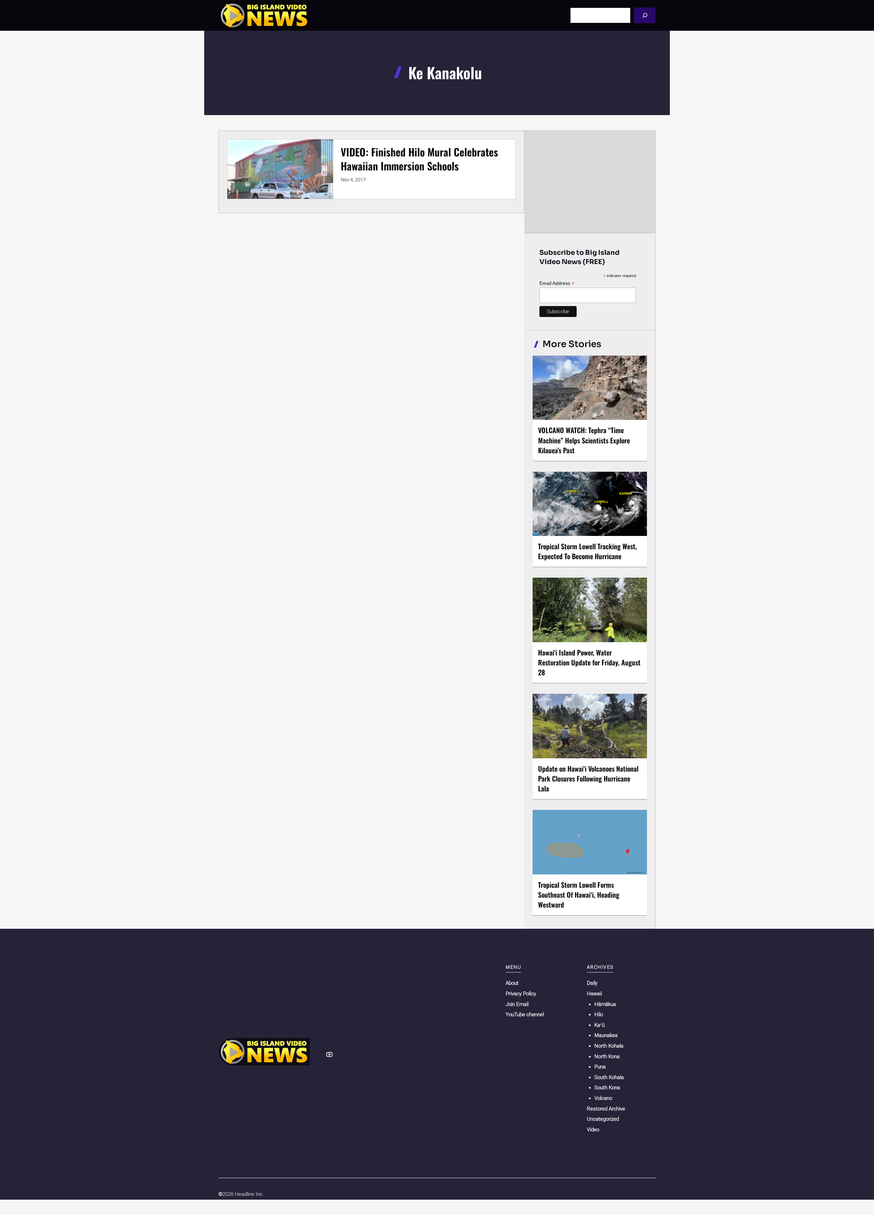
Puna (600, 1067)
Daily (592, 983)
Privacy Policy (521, 994)
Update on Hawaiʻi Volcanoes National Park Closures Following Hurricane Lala (588, 778)
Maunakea (606, 1035)
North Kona (607, 1056)
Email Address (556, 283)
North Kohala (608, 1046)
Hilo (598, 1014)
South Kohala (609, 1077)
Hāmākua (605, 1004)
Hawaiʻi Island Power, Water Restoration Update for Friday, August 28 (589, 662)
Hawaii (594, 994)
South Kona (607, 1088)
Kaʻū (599, 1025)
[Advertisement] (590, 181)
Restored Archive (606, 1109)
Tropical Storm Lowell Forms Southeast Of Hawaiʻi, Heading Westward (578, 895)
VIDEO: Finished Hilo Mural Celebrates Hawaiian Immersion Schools (419, 159)
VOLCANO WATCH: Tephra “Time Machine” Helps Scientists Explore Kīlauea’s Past (584, 440)
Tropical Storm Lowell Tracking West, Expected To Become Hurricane (587, 551)
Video (593, 1130)
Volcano (603, 1098)
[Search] (645, 15)
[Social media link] (329, 1054)
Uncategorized (603, 1119)
